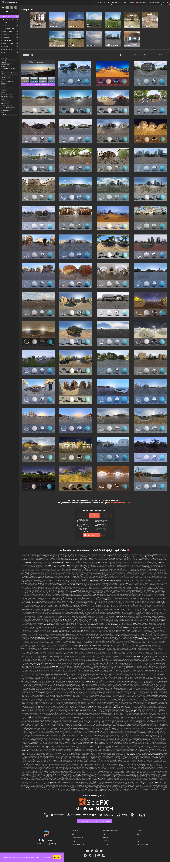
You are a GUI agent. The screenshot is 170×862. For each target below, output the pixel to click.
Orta (10, 88)
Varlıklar (98, 2)
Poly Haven (11, 2)
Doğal (3, 81)
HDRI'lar (27, 55)
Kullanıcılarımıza (69, 550)
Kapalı (3, 75)
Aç (3, 107)
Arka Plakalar (7, 110)
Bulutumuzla (83, 528)
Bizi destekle (142, 2)
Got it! (56, 857)
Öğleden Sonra (6, 64)
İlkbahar (4, 94)
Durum (105, 844)
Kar (9, 77)
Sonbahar (4, 96)
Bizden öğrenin (101, 528)
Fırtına (15, 75)
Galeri (132, 2)
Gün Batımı (5, 66)
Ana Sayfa (75, 831)
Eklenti (108, 2)
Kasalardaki (82, 524)
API (138, 837)
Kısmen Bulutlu (12, 73)
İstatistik (106, 841)
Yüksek (4, 90)
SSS (73, 834)
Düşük (4, 88)
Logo (138, 841)
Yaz (10, 94)
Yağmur (3, 77)
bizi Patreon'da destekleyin (118, 503)
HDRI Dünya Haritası (78, 844)
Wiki (104, 834)
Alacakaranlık (5, 68)
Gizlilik (139, 834)
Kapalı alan (5, 101)
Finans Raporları (142, 844)
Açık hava (4, 103)
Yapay (10, 81)
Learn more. (46, 857)
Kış (11, 96)
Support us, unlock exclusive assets (37, 85)
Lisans (139, 831)
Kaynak (105, 837)
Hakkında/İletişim (154, 2)
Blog (73, 841)
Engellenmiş (10, 107)
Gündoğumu (5, 60)
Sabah (14, 60)
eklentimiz (105, 526)
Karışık (3, 83)
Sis (9, 75)
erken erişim (100, 521)
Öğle (3, 62)
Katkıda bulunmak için (110, 831)
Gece (13, 68)
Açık (3, 73)
